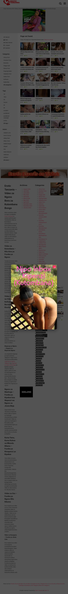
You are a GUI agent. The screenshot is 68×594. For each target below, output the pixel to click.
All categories (8, 84)
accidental (6, 113)
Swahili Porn (40, 367)
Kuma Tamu (42, 209)
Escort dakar (27, 583)
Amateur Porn (7, 60)
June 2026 (26, 193)
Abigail (5, 146)
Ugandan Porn (40, 380)
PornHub (41, 259)
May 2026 (26, 194)
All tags (6, 123)
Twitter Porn (40, 378)
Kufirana (6, 79)
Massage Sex (42, 244)
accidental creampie (6, 117)
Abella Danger (7, 143)
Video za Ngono (41, 383)
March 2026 (26, 198)
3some (5, 102)
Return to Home (48, 39)
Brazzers (6, 63)
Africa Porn (7, 57)
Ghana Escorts (60, 583)
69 (4, 108)
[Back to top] (62, 588)
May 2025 (26, 200)
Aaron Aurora (7, 135)
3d (4, 99)
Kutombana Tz (43, 239)
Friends (12, 583)
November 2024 (27, 206)
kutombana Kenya (41, 332)
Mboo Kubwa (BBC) (41, 347)
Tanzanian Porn (40, 369)
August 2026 (26, 189)
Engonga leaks (8, 71)
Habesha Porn (7, 74)
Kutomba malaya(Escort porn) (43, 222)
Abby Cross (7, 141)
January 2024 (27, 207)
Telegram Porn (40, 374)
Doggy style (7, 65)
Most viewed (8, 42)
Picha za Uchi (42, 255)
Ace (5, 149)
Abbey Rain (7, 138)
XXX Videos (40, 385)
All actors (6, 160)
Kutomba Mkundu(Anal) (38, 329)
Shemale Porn (42, 263)
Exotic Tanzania (39, 590)
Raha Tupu (42, 261)
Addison (6, 157)
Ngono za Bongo (43, 254)
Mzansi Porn (42, 250)
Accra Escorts (52, 583)
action (5, 120)
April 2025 (26, 202)
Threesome (39, 376)
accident (6, 110)
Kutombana (27, 585)
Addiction (6, 154)
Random (7, 48)
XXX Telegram (34, 585)
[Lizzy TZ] (34, 297)
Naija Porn (41, 252)
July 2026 (26, 191)
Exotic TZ (46, 590)
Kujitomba (6, 82)
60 (4, 105)
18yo (5, 97)
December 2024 (27, 204)
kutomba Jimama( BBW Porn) (43, 216)
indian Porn (7, 76)
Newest (7, 37)
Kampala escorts (35, 583)
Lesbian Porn (42, 243)
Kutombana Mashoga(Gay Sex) (43, 235)
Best (6, 40)
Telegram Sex (43, 583)
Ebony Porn (7, 68)
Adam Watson (7, 152)
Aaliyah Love (7, 132)
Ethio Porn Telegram (44, 585)
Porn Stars (42, 257)
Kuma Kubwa (42, 207)
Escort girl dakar (19, 583)
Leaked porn (42, 241)
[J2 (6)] (56, 195)
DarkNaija (21, 585)
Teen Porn (39, 371)
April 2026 (26, 196)
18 (4, 94)
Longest (7, 45)
